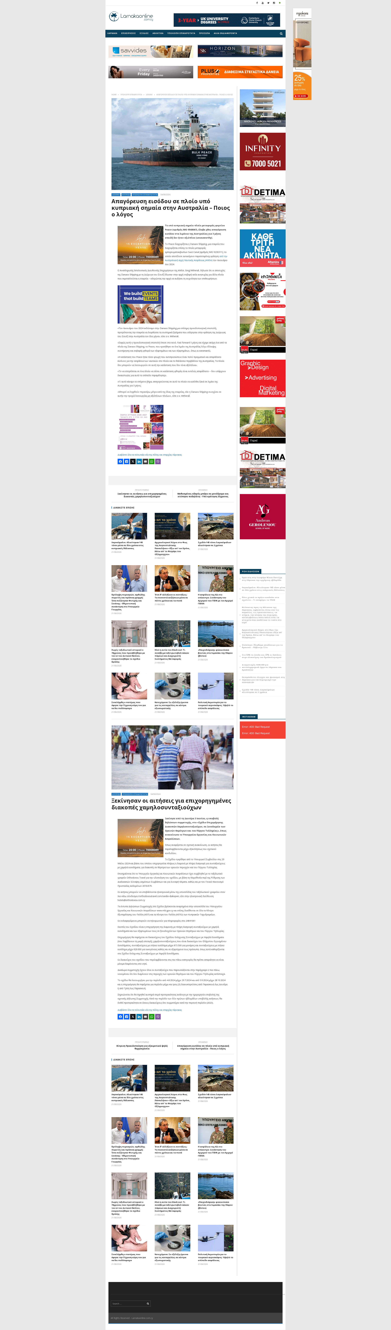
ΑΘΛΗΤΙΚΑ (158, 33)
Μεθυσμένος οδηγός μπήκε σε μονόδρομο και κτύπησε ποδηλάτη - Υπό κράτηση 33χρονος (203, 494)
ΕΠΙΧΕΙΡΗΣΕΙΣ (128, 33)
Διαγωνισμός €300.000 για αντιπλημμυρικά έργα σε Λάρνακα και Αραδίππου (262, 667)
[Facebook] (257, 3)
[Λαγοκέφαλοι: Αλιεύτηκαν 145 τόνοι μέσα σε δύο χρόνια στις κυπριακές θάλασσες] (129, 526)
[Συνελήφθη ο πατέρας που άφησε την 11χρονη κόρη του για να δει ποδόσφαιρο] (129, 686)
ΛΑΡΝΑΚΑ (112, 33)
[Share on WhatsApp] (151, 461)
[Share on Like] (126, 461)
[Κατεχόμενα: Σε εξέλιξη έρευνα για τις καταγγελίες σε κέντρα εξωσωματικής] (172, 686)
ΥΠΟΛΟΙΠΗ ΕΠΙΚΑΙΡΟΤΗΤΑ (181, 33)
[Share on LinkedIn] (139, 461)
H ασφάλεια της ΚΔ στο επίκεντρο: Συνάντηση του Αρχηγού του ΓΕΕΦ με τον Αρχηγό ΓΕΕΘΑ (215, 599)
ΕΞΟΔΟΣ (144, 33)
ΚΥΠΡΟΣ (126, 194)
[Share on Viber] (158, 461)
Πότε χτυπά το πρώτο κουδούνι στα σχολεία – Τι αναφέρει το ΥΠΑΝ (260, 598)
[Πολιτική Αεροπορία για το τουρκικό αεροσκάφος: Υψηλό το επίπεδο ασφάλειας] (216, 686)
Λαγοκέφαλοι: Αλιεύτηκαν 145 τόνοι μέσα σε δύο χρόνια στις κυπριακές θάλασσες (127, 545)
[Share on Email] (145, 461)
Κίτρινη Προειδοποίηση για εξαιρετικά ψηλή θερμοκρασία (142, 1046)
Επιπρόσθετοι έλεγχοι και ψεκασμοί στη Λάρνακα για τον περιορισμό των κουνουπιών (263, 679)
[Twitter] (268, 3)
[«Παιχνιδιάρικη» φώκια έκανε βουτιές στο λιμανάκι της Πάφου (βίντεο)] (216, 633)
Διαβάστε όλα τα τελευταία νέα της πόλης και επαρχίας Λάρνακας (150, 454)
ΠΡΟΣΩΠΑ (204, 33)
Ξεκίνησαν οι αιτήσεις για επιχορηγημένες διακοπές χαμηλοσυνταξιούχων (141, 494)
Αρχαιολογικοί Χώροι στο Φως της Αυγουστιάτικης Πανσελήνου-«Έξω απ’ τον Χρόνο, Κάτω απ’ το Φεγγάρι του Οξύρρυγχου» (172, 548)
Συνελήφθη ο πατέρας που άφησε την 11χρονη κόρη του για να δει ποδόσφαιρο (128, 705)
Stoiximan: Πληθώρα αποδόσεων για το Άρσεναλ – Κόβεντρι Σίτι (262, 646)
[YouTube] (263, 3)
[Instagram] (274, 3)
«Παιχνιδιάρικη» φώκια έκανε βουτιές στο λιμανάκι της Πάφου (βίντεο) (215, 652)
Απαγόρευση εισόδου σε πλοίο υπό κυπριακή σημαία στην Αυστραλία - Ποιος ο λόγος (203, 1046)
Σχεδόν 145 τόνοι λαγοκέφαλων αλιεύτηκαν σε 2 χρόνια (214, 544)
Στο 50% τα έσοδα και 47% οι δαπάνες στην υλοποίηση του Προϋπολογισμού (261, 656)
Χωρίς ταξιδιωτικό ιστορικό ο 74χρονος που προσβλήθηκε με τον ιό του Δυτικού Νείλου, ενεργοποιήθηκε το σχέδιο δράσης (128, 655)
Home (114, 94)
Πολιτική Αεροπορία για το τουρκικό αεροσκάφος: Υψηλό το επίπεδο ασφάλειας (215, 705)
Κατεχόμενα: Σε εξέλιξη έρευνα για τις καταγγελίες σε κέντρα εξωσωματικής (171, 705)
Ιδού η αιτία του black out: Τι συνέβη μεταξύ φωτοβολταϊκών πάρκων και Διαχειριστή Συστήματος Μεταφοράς (172, 654)
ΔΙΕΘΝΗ (149, 94)
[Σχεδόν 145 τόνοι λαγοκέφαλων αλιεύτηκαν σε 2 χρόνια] (216, 526)
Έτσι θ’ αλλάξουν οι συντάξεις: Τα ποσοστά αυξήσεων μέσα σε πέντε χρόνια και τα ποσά (171, 597)
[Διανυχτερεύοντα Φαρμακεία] (280, 3)
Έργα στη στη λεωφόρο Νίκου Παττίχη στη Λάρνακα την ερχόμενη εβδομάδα (262, 578)
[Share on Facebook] (120, 461)
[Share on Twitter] (133, 461)
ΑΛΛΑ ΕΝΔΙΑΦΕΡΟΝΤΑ (225, 33)
